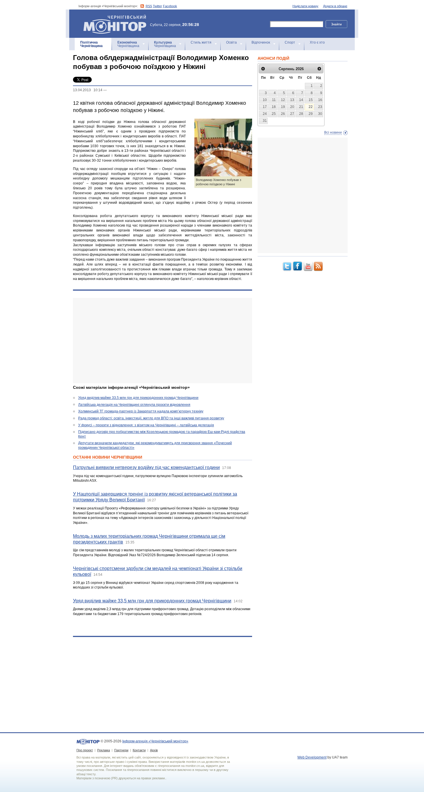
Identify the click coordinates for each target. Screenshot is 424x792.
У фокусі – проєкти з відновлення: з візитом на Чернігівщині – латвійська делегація (146, 425)
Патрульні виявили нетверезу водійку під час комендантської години (146, 467)
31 (265, 121)
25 (274, 114)
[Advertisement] (162, 340)
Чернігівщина (91, 44)
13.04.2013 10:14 (87, 90)
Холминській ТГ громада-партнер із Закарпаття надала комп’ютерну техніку (140, 411)
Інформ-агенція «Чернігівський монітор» (112, 17)
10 (265, 100)
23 (320, 107)
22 (311, 107)
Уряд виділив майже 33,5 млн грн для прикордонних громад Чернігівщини (138, 398)
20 (292, 107)
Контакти (139, 750)
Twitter (157, 6)
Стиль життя (201, 42)
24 (265, 114)
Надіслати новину (305, 6)
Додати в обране (335, 6)
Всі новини (333, 132)
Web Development (312, 757)
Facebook (170, 6)
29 (311, 114)
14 (301, 100)
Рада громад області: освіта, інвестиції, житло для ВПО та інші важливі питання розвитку (151, 418)
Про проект (84, 750)
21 (301, 107)
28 (301, 114)
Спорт (290, 42)
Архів (154, 750)
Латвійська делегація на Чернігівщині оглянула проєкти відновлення (134, 405)
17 (265, 107)
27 (292, 114)
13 (292, 100)
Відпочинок (261, 42)
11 (274, 100)
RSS (149, 6)
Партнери (121, 750)
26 (283, 114)
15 (311, 100)
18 (274, 107)
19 (283, 107)
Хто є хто (317, 42)
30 (320, 114)
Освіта (231, 42)
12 (283, 100)
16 (320, 100)
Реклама (103, 750)
